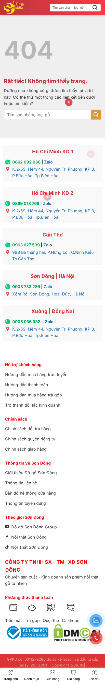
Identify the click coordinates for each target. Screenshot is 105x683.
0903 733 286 (26, 286)
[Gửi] (95, 7)
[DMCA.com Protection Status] (77, 632)
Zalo (48, 162)
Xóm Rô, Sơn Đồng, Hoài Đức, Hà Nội (49, 293)
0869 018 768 (25, 203)
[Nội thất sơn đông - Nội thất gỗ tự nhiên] (17, 7)
